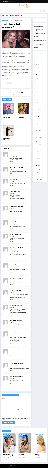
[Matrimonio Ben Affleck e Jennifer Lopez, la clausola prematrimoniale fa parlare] (8, 130)
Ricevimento (38, 162)
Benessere (37, 78)
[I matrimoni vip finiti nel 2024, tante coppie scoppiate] (8, 108)
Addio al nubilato (39, 71)
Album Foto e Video (39, 74)
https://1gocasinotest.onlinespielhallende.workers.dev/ (20, 368)
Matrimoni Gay (38, 130)
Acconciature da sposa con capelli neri (38, 455)
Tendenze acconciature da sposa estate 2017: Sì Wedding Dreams (8, 455)
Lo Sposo (37, 123)
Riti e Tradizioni (38, 165)
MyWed (37, 141)
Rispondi (11, 161)
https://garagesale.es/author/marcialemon (18, 226)
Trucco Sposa (38, 176)
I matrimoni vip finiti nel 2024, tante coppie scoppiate (7, 116)
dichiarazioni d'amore (39, 95)
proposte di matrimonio (40, 155)
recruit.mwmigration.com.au (15, 355)
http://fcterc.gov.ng (22, 171)
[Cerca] (41, 11)
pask (5, 114)
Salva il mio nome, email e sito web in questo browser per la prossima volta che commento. (16, 419)
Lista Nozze (38, 120)
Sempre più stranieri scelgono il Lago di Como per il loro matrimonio (40, 46)
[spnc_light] (43, 11)
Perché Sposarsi (38, 148)
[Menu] (3, 11)
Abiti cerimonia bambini (40, 57)
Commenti (3, 398)
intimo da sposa (38, 116)
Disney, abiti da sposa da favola (22, 93)
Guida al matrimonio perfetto (41, 113)
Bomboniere (38, 81)
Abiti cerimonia (38, 53)
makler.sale (12, 382)
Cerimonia (37, 85)
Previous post (12, 90)
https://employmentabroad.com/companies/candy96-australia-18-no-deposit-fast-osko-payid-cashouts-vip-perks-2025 (20, 254)
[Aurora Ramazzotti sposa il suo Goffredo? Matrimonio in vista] (23, 108)
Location (37, 127)
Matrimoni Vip (5, 20)
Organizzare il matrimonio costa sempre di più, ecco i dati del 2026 (39, 35)
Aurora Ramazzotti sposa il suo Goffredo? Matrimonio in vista (23, 116)
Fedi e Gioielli (38, 106)
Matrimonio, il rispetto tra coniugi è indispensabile (9, 93)
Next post (19, 90)
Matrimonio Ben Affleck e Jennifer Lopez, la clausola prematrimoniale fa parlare (7, 139)
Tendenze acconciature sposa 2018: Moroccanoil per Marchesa (23, 455)
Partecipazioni (38, 144)
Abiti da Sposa (38, 60)
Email (18, 409)
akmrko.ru (20, 282)
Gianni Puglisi (4, 459)
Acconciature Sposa (39, 67)
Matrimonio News (39, 137)
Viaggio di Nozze (39, 179)
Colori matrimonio (39, 88)
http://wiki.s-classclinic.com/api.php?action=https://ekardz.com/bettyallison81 (18, 311)
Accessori (37, 64)
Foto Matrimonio (38, 109)
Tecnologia (38, 172)
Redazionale (38, 158)
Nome (3, 409)
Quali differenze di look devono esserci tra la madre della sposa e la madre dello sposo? (40, 40)
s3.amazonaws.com (21, 183)
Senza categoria (38, 169)
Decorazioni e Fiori (39, 92)
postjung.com (22, 324)
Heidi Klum (12, 20)
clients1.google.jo (13, 239)
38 (8, 114)
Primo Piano (38, 151)
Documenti (37, 99)
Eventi (37, 102)
